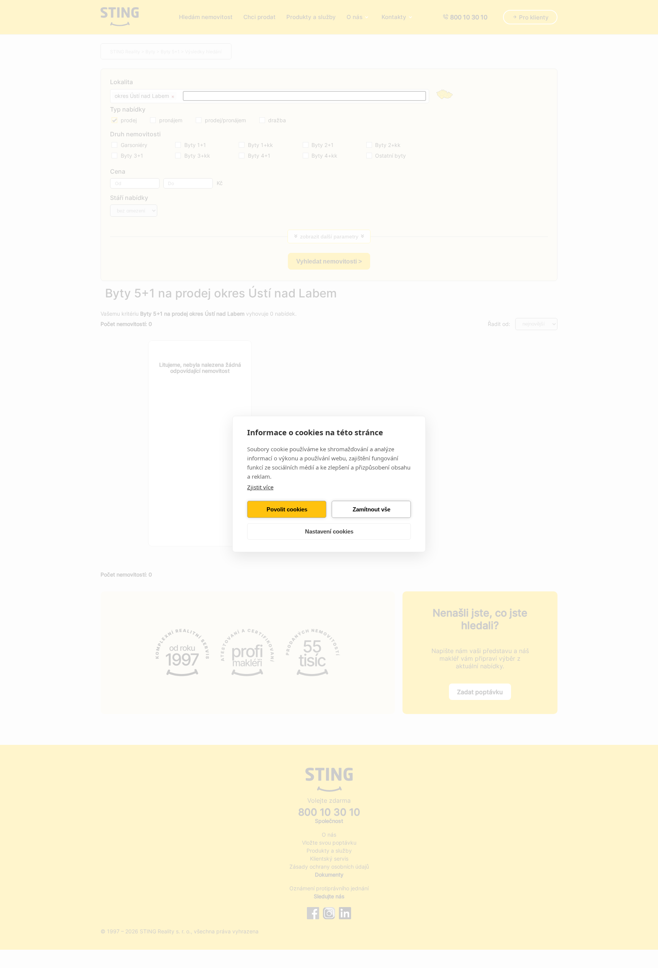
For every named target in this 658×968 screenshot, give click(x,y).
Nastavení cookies (329, 531)
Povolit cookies (287, 509)
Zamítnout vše (371, 509)
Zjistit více (260, 487)
